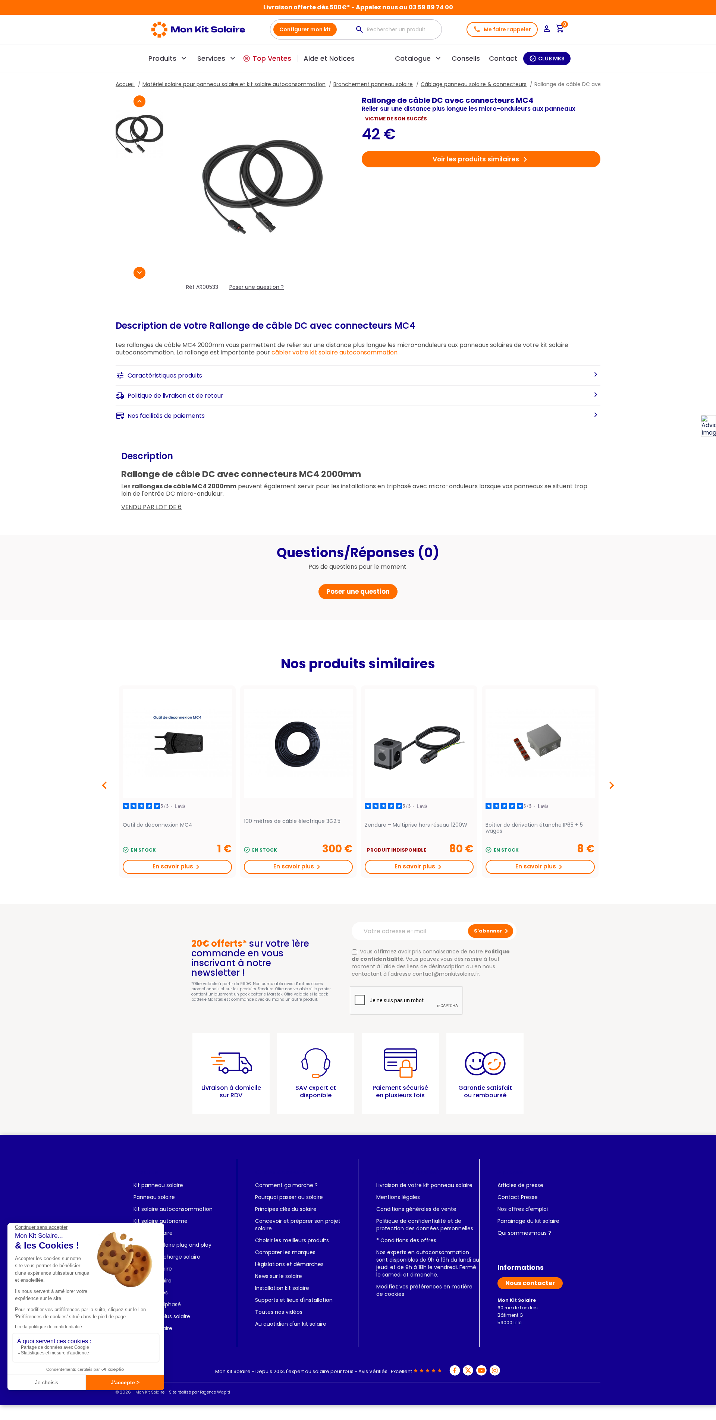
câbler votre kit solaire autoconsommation (334, 352)
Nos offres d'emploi (522, 1209)
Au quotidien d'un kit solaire (290, 1324)
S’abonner (492, 931)
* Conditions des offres (406, 1240)
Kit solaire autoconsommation (173, 1209)
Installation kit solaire (282, 1288)
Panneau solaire (154, 1197)
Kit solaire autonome (161, 1221)
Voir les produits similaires (481, 159)
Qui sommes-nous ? (524, 1233)
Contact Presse (517, 1197)
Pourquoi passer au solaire (289, 1197)
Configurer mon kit (305, 29)
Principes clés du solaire (286, 1209)
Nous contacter (530, 1283)
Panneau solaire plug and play (172, 1245)
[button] (139, 101)
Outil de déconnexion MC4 (157, 825)
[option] (177, 781)
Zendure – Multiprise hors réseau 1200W (416, 825)
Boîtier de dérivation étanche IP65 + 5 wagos (534, 828)
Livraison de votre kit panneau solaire (424, 1185)
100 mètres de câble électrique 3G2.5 (292, 821)
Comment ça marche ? (286, 1185)
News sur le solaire (278, 1276)
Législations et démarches (289, 1264)
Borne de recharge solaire (167, 1256)
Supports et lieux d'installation (294, 1300)
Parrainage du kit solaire (528, 1221)
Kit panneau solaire (158, 1185)
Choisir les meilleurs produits (292, 1240)
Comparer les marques (285, 1252)
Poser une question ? (256, 287)
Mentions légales (398, 1197)
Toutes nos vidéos (278, 1312)
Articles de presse (520, 1185)
